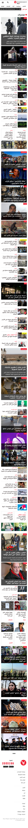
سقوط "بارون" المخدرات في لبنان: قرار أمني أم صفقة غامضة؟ (9, 103)
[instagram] (9, 763)
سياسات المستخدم (21, 772)
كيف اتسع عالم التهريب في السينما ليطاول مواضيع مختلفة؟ (9, 327)
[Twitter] (11, 763)
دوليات (15, 92)
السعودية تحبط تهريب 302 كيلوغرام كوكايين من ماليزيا (9, 470)
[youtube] (8, 763)
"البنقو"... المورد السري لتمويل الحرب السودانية (10, 110)
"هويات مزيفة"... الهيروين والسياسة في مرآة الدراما (9, 81)
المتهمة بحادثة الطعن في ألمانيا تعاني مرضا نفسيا (9, 250)
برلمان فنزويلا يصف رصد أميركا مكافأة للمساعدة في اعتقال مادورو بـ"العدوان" (14, 216)
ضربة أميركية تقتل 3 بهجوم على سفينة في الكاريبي (9, 117)
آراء (13, 6)
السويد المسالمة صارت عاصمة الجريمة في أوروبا (10, 477)
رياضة (24, 806)
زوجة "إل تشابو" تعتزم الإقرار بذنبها (15, 694)
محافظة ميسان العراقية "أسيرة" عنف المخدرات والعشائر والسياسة (10, 598)
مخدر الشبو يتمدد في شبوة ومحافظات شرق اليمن (8, 517)
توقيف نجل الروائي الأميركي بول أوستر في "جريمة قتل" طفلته (15, 582)
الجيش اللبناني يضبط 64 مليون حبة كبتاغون (15, 165)
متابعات (15, 401)
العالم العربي (24, 378)
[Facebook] (13, 763)
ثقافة (2, 6)
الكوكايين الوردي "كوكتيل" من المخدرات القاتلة (9, 278)
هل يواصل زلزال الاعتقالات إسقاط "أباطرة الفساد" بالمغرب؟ (15, 397)
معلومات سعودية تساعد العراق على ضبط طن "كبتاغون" (10, 264)
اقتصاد (8, 6)
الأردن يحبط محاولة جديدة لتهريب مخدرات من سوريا (10, 257)
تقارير (16, 70)
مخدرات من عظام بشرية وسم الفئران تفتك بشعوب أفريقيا (9, 312)
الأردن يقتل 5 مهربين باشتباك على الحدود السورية (15, 368)
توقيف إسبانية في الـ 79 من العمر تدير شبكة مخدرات (7, 636)
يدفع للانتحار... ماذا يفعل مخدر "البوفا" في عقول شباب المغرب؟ (10, 500)
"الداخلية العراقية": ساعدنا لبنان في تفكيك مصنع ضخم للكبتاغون (14, 199)
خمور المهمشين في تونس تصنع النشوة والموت (14, 430)
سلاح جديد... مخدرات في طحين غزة (15, 235)
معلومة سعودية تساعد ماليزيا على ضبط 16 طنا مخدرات (15, 747)
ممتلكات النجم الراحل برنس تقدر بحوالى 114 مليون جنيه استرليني (21, 637)
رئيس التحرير (22, 777)
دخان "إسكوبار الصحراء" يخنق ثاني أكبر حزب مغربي (9, 404)
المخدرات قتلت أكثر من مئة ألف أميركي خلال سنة (21, 615)
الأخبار (24, 6)
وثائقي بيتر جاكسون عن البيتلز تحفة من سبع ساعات (9, 589)
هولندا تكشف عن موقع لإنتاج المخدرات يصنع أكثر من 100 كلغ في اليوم (15, 659)
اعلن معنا (23, 783)
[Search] (8, 2)
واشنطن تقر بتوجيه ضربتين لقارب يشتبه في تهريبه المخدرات (9, 96)
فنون (16, 78)
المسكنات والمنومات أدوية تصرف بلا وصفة (9, 507)
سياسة (18, 6)
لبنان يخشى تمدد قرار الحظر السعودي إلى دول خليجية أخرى (15, 713)
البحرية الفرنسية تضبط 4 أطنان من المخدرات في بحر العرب (9, 493)
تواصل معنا (22, 780)
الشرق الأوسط (23, 152)
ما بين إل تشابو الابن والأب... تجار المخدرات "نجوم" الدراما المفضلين (10, 485)
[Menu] (2, 2)
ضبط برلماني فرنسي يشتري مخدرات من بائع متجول (9, 303)
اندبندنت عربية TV (21, 814)
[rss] (2, 763)
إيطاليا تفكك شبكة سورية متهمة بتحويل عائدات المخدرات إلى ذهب (8, 135)
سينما (16, 324)
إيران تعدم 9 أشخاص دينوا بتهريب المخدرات (9, 412)
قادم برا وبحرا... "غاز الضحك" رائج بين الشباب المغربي (9, 72)
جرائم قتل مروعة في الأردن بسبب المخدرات (9, 320)
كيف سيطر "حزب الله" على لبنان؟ (14, 678)
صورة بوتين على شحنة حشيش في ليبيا (7, 614)
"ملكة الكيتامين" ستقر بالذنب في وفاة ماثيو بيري (15, 182)
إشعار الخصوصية (21, 774)
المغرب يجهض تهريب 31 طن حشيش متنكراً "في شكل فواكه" (14, 554)
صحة (16, 85)
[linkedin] (6, 763)
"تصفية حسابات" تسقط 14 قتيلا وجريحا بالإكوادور (15, 464)
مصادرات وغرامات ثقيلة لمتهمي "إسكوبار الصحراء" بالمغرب (14, 37)
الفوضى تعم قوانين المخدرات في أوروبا (21, 517)
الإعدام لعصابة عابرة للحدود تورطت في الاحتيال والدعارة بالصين (21, 135)
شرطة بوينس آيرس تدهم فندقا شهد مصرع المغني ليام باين (15, 296)
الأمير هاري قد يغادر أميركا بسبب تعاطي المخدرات (9, 344)
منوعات (25, 47)
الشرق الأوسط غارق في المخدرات (9, 335)
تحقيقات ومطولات (21, 811)
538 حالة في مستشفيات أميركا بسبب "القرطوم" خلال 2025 (10, 88)
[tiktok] (4, 763)
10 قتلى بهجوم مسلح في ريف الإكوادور (10, 271)
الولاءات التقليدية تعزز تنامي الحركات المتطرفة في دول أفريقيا (9, 243)
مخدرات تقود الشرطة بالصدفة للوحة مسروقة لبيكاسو (14, 66)
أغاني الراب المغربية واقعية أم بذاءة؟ (15, 447)
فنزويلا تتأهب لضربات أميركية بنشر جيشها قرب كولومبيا (10, 125)
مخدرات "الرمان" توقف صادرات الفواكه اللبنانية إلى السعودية (15, 730)
